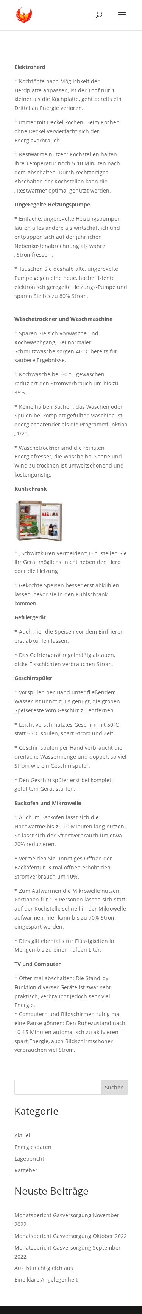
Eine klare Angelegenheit (46, 1279)
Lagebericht (29, 1158)
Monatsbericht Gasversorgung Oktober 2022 (70, 1235)
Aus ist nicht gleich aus (43, 1267)
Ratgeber (25, 1170)
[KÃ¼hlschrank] (38, 538)
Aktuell (23, 1135)
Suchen (114, 1087)
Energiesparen (32, 1147)
